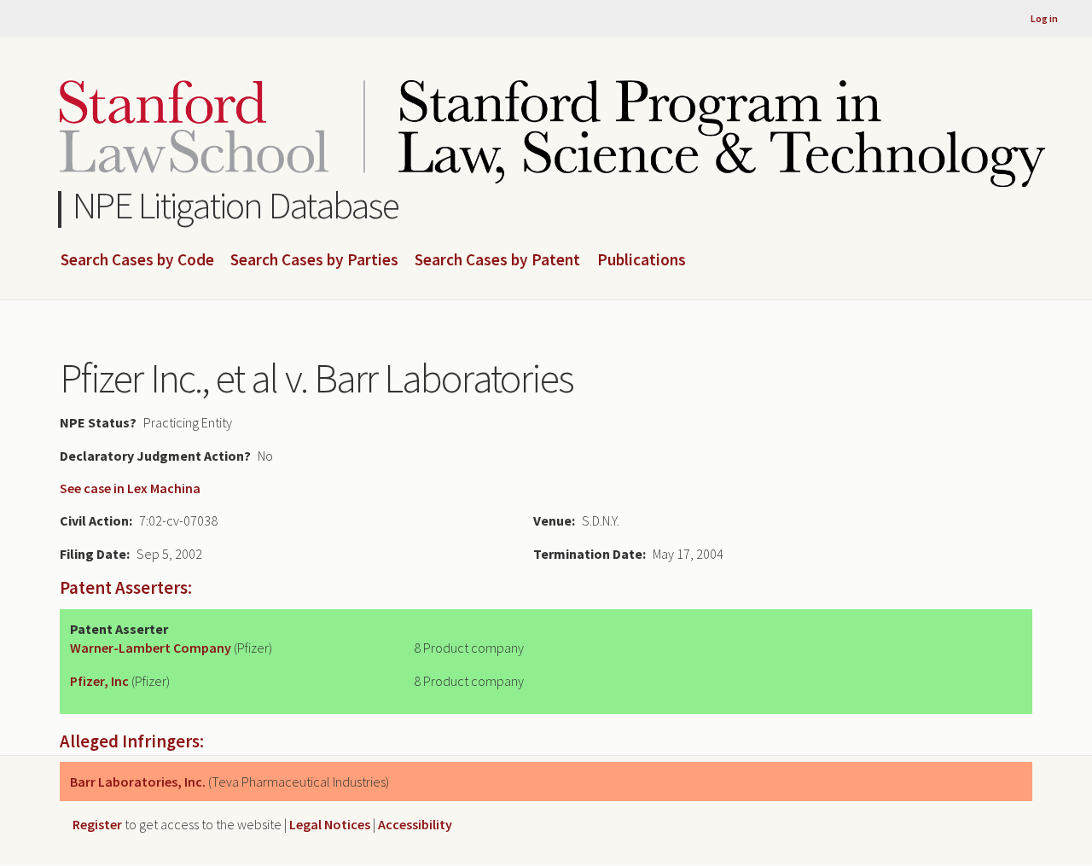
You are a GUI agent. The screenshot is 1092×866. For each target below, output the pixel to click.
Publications (641, 260)
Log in (1044, 18)
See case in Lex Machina (130, 488)
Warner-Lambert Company (150, 647)
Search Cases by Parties (314, 260)
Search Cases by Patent (497, 260)
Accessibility (415, 824)
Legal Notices (329, 824)
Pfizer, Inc (99, 680)
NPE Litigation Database (236, 205)
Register (97, 824)
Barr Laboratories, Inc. (138, 781)
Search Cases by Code (137, 260)
